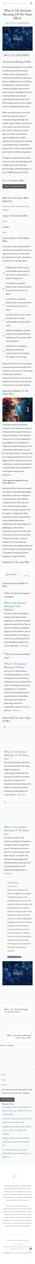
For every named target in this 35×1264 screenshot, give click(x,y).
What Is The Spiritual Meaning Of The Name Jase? (16, 755)
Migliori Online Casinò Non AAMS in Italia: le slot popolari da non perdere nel (16, 1141)
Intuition (5, 206)
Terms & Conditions (19, 1240)
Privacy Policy (10, 1240)
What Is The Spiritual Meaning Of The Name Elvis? (19, 1036)
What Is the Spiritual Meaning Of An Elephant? (15, 606)
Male (4, 232)
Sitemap (26, 1240)
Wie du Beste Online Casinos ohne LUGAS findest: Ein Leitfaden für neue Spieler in (16, 1153)
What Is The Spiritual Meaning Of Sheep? (15, 665)
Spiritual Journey (22, 206)
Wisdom (13, 55)
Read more (24, 646)
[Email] (21, 957)
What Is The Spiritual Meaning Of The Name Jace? (16, 830)
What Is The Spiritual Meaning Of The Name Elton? (16, 1010)
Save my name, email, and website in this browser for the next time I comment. (17, 1091)
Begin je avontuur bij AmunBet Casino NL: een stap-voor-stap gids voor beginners (16, 1130)
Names (12, 206)
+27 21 (16, 1244)
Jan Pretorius (24, 23)
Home (8, 55)
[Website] (19, 957)
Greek (4, 221)
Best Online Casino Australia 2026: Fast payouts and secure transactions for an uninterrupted (16, 1110)
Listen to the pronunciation (14, 186)
